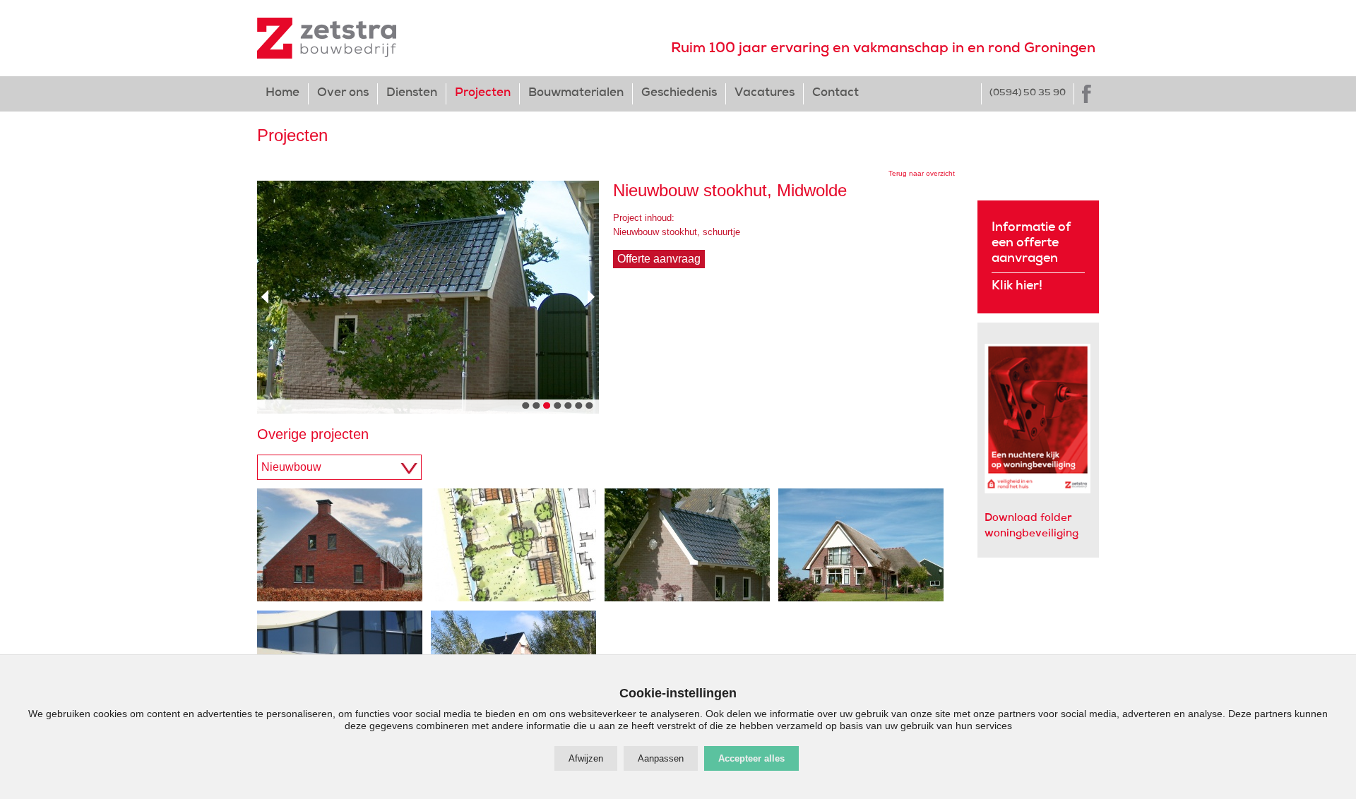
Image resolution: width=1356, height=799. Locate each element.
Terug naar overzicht (921, 173)
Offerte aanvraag (659, 259)
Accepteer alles (751, 758)
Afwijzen (586, 758)
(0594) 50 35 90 (1027, 93)
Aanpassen (661, 758)
